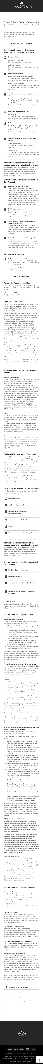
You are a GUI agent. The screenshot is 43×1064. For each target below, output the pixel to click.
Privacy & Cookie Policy (29, 1053)
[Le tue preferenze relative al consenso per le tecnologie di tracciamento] (39, 1060)
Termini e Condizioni (12, 1053)
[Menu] (40, 4)
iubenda (6, 1001)
